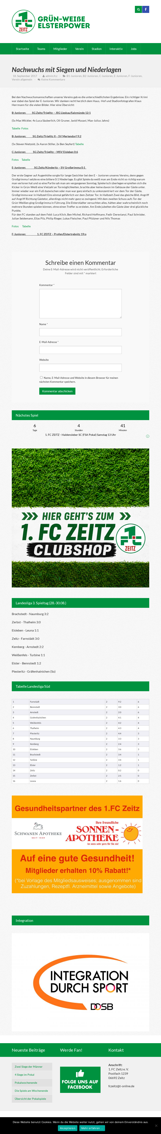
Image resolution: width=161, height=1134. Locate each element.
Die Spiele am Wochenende (31, 1090)
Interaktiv (116, 49)
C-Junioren (106, 76)
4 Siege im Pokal (24, 1074)
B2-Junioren (90, 76)
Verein (79, 49)
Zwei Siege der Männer (29, 1066)
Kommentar (46, 285)
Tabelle (16, 128)
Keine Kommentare (53, 79)
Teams (41, 49)
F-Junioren (135, 76)
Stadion (97, 49)
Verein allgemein (22, 79)
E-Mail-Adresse (49, 342)
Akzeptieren (67, 1128)
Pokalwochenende (26, 1082)
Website (44, 359)
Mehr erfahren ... (92, 1128)
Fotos (24, 128)
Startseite (22, 49)
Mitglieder (60, 49)
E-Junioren (120, 76)
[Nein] (156, 1126)
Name (43, 324)
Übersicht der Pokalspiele (30, 1098)
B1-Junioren (74, 76)
